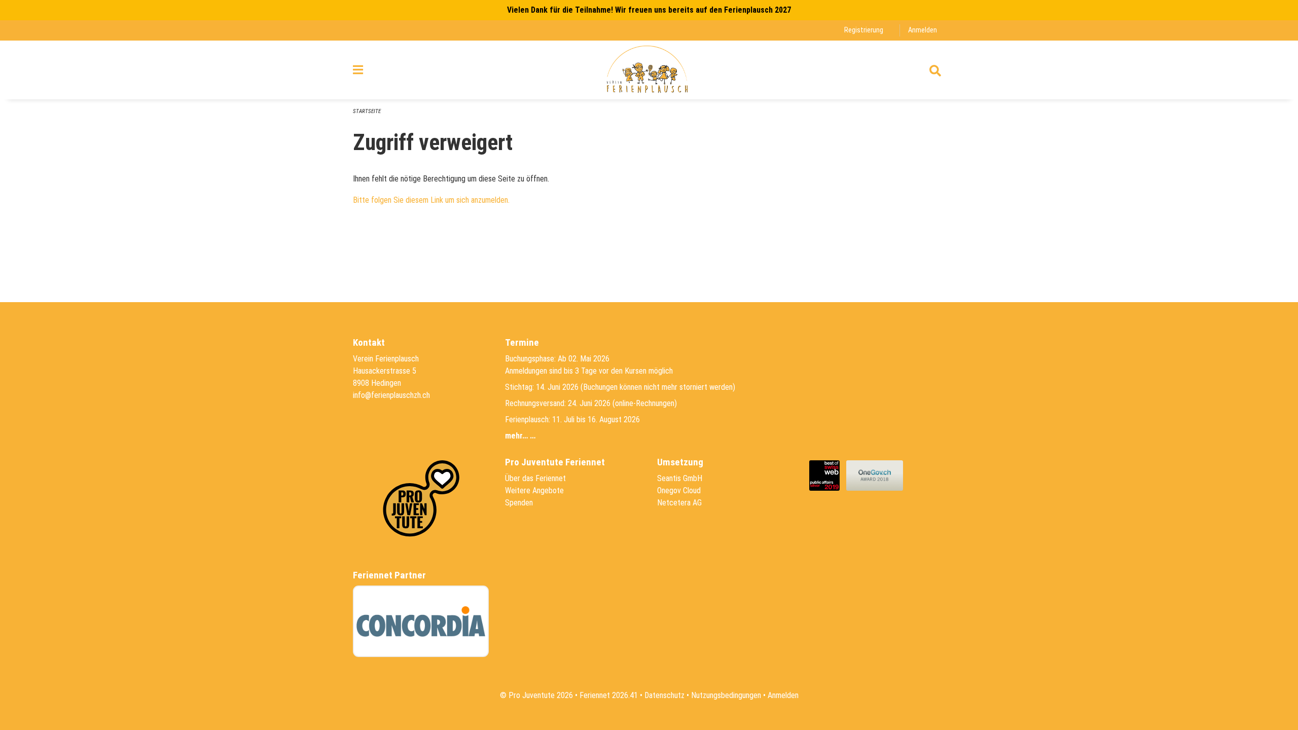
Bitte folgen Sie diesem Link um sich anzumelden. (431, 200)
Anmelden (922, 30)
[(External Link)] (827, 475)
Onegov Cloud (679, 490)
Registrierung (863, 30)
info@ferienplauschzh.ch (391, 395)
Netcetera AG (679, 502)
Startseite (367, 111)
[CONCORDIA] (420, 621)
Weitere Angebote (534, 490)
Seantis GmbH (679, 478)
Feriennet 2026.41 (609, 695)
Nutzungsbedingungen (726, 695)
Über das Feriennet (535, 478)
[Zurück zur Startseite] (648, 70)
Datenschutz (664, 695)
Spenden (519, 502)
